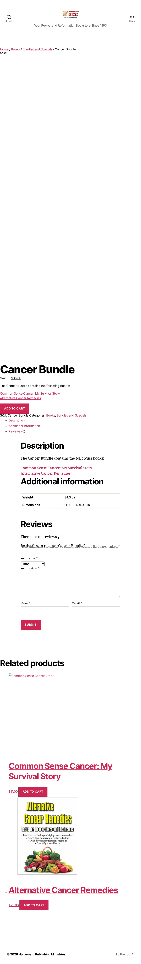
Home (4, 49)
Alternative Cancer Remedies (20, 398)
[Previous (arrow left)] (6, 482)
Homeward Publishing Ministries (42, 954)
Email (77, 603)
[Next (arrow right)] (135, 482)
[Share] (122, 4)
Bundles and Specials (37, 49)
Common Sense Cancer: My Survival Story (30, 393)
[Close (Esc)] (129, 4)
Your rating (29, 558)
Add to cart (14, 408)
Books (15, 49)
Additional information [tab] (24, 426)
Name (25, 603)
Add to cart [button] (33, 791)
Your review (30, 568)
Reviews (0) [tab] (17, 431)
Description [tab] (17, 420)
